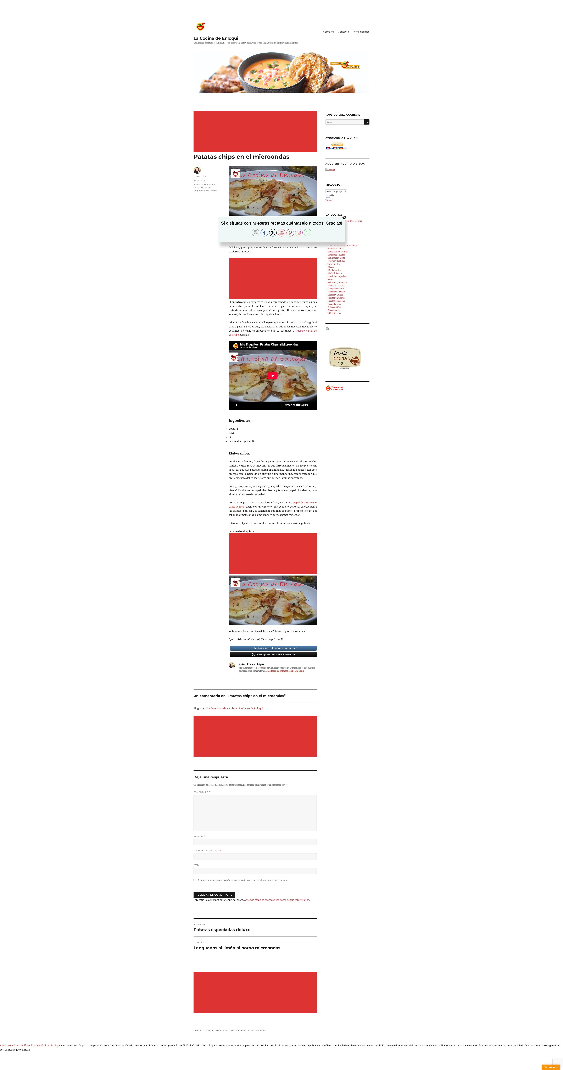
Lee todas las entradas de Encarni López (285, 671)
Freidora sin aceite (336, 258)
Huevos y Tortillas (336, 261)
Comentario (202, 792)
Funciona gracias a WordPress (252, 1030)
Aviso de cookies (9, 1045)
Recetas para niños (336, 298)
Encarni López (200, 176)
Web (196, 865)
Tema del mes (361, 31)
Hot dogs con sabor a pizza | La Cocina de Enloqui (234, 708)
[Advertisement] (255, 131)
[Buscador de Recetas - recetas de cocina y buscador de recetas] (347, 388)
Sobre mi (328, 31)
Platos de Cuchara (336, 285)
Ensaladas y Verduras (338, 252)
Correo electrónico (207, 850)
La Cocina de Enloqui (216, 38)
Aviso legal (54, 1045)
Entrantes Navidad (336, 255)
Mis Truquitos (334, 270)
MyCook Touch (335, 273)
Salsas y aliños (334, 307)
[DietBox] (347, 169)
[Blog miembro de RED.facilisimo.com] (347, 329)
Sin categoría (334, 310)
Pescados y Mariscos (337, 282)
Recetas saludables (336, 301)
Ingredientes (334, 264)
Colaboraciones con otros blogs (342, 245)
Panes (330, 279)
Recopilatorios (334, 304)
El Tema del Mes (335, 248)
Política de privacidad (33, 1045)
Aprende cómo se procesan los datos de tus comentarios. (277, 899)
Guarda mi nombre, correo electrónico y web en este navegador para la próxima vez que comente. (242, 880)
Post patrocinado (336, 288)
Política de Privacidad (225, 1030)
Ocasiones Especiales (337, 276)
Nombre (199, 836)
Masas (331, 267)
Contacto (343, 31)
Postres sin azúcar (336, 292)
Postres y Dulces (335, 295)
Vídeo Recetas (210, 190)
